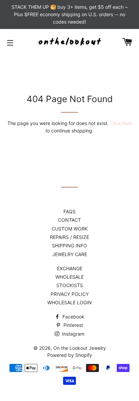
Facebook (72, 316)
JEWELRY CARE (69, 254)
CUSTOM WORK (70, 229)
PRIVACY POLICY (70, 294)
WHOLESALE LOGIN (69, 302)
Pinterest (72, 325)
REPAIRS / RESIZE (69, 237)
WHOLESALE (69, 277)
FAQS (69, 211)
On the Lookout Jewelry (79, 348)
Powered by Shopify (69, 355)
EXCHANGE (69, 268)
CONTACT (69, 220)
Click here (121, 123)
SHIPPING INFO (69, 245)
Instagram (72, 334)
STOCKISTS (69, 285)
